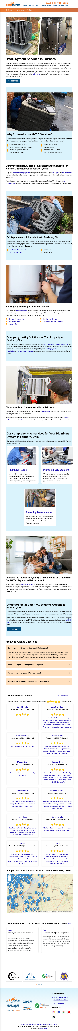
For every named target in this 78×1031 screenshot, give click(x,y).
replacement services (25, 351)
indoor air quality (27, 584)
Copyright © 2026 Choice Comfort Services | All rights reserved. (40, 1026)
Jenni (10, 930)
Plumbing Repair (18, 469)
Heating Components (16, 319)
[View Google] (63, 1012)
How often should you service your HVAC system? (28, 648)
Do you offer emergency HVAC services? (24, 673)
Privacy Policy (52, 1024)
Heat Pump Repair (15, 321)
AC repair (55, 173)
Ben (44, 930)
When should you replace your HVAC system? (26, 665)
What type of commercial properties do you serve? (28, 681)
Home (9, 10)
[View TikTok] (53, 1017)
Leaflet (26, 912)
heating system (21, 311)
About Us (24, 1024)
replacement (23, 420)
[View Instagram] (53, 1012)
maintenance (67, 173)
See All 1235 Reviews (65, 696)
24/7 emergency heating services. (55, 344)
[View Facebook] (58, 1012)
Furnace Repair (14, 324)
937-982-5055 (13, 81)
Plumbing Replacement (56, 469)
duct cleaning (45, 411)
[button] (25, 903)
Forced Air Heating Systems (53, 321)
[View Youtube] (68, 1012)
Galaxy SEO (43, 1028)
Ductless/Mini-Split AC (18, 250)
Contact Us (32, 1024)
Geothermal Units (16, 252)
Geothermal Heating (50, 319)
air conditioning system (21, 173)
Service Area (19, 10)
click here (36, 74)
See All (70, 924)
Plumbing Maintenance (39, 512)
